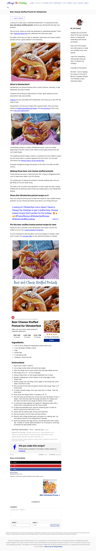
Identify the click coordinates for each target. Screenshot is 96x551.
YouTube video (27, 236)
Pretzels (13, 100)
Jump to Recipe (18, 18)
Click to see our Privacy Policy (53, 546)
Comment (13, 507)
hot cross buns (45, 108)
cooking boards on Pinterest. (34, 230)
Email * (35, 522)
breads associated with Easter (27, 108)
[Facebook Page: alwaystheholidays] (15, 448)
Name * (14, 522)
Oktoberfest (29, 476)
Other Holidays (36, 476)
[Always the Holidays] (17, 3)
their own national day (21, 110)
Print (51, 340)
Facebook (22, 451)
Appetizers (12, 476)
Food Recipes (19, 476)
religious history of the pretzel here (32, 160)
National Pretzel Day (21, 33)
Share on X (55, 219)
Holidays (24, 476)
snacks (41, 476)
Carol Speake (15, 472)
